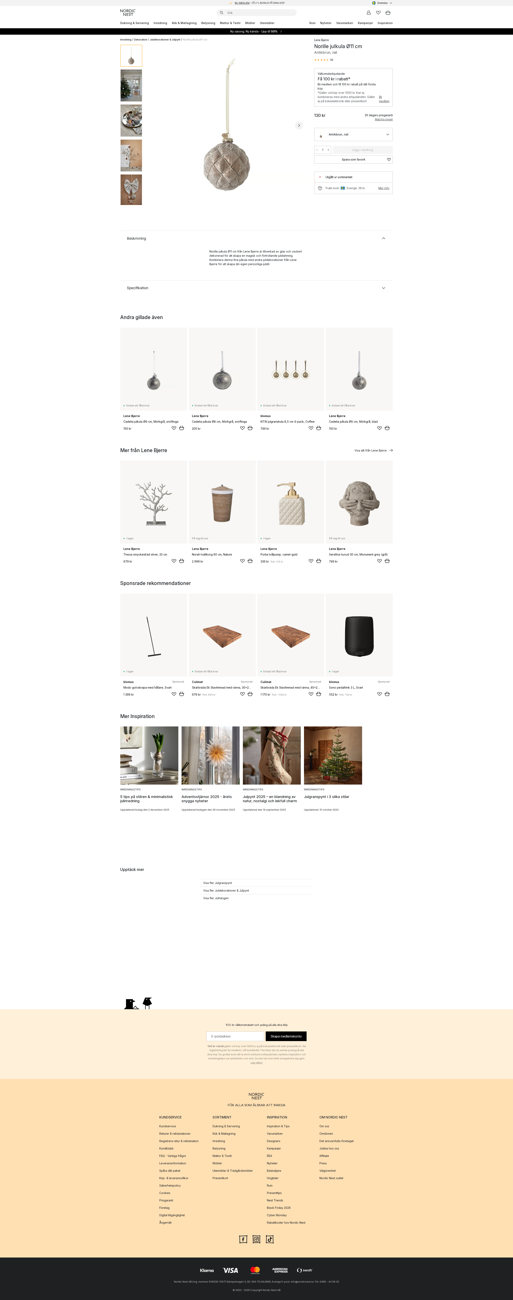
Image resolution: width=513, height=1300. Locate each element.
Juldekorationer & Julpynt (165, 39)
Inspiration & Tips (278, 1126)
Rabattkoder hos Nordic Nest (286, 1222)
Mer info (383, 188)
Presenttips (274, 1193)
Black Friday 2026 (279, 1207)
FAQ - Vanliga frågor (172, 1156)
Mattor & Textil (230, 23)
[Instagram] (256, 1238)
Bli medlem (384, 99)
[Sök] (221, 12)
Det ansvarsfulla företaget (336, 1141)
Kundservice (167, 1126)
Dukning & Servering (134, 23)
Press (323, 1163)
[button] (323, 60)
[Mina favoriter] (378, 12)
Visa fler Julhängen (216, 898)
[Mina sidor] (369, 12)
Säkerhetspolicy (170, 1185)
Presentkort (220, 1178)
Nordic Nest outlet (331, 1178)
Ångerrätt (165, 1222)
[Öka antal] (328, 150)
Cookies (164, 1193)
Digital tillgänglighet (172, 1215)
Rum (312, 23)
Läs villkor (257, 1062)
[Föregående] (156, 125)
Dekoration (140, 39)
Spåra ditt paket (169, 1170)
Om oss (324, 1126)
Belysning (208, 23)
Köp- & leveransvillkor (173, 1178)
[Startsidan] (127, 12)
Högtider (273, 1178)
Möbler (250, 23)
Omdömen (326, 1133)
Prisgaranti (166, 1200)
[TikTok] (269, 1238)
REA (269, 1156)
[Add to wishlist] (174, 428)
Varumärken (344, 23)
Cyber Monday (277, 1215)
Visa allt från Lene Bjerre (370, 450)
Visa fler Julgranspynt (217, 883)
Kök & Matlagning (184, 23)
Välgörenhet (327, 1170)
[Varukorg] (388, 12)
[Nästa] (299, 125)
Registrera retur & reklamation (179, 1141)
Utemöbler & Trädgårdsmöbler (233, 1170)
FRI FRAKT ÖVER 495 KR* (260, 2)
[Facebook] (243, 1238)
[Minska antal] (317, 150)
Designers (273, 1141)
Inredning (160, 23)
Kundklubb (166, 1148)
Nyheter (325, 23)
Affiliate (324, 1156)
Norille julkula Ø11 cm (195, 39)
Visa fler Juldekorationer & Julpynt (226, 890)
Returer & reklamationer (175, 1133)
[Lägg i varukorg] (181, 427)
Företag (164, 1207)
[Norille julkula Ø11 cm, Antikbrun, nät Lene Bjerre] (227, 125)
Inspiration (385, 23)
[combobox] (382, 3)
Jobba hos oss (329, 1148)
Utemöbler (267, 23)
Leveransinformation (172, 1163)
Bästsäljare (274, 1170)
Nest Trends (275, 1200)
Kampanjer (365, 23)
